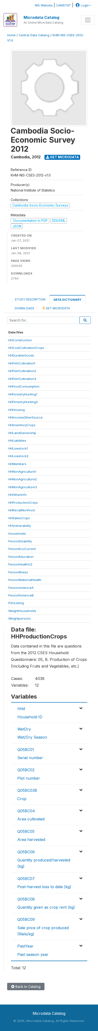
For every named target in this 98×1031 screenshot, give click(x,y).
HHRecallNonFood (21, 510)
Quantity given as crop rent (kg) (46, 907)
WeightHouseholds (22, 611)
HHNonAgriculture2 (22, 479)
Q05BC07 (26, 878)
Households (17, 533)
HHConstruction (20, 340)
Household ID (29, 717)
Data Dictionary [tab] (67, 299)
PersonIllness (18, 572)
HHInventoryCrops (21, 425)
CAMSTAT (63, 5)
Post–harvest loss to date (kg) (44, 886)
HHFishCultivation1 (21, 363)
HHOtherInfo (17, 495)
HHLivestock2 (18, 456)
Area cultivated (30, 819)
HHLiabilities (17, 440)
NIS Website (44, 5)
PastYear (25, 946)
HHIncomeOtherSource (25, 417)
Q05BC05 (25, 831)
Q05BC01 (25, 749)
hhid (21, 708)
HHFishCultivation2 (22, 371)
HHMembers (17, 464)
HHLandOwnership (22, 433)
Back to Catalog (27, 986)
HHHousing (16, 410)
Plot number (28, 778)
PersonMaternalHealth (24, 580)
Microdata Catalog (41, 17)
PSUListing (16, 603)
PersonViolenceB (21, 595)
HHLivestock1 (18, 448)
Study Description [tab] (30, 299)
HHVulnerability (19, 526)
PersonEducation (21, 557)
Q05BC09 (26, 919)
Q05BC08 (26, 899)
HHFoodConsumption (23, 386)
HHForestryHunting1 (22, 394)
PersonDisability (20, 541)
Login (85, 5)
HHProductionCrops (23, 502)
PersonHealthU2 (20, 564)
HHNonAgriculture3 (22, 487)
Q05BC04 (26, 810)
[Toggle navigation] (87, 20)
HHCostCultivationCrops (26, 348)
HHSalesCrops (19, 518)
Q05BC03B (27, 790)
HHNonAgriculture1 (22, 471)
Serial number (30, 757)
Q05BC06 (26, 852)
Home (11, 35)
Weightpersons (19, 618)
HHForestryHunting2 (23, 402)
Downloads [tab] (24, 308)
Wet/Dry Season (32, 737)
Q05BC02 (25, 769)
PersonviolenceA (21, 588)
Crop (21, 798)
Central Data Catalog (34, 35)
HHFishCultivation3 (22, 379)
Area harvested (31, 839)
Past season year (33, 954)
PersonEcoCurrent (22, 549)
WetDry (24, 729)
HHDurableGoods (21, 355)
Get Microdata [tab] (57, 308)
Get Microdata (64, 157)
